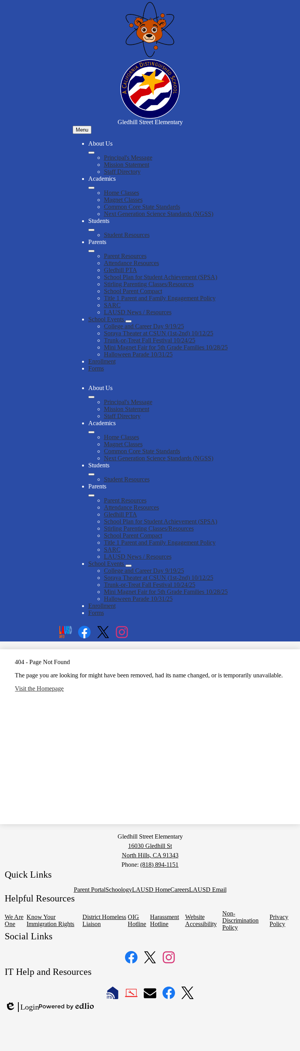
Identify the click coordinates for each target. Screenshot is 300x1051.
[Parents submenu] (91, 251)
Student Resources (127, 235)
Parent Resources (125, 256)
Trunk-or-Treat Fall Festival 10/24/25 (149, 340)
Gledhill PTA (120, 270)
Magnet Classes (123, 199)
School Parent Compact (133, 291)
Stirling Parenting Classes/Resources (149, 284)
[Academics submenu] (91, 188)
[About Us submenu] (91, 152)
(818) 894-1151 (159, 864)
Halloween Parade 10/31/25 (138, 354)
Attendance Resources (131, 263)
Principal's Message (128, 157)
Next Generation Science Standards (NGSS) (158, 213)
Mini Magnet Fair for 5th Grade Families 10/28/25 (166, 347)
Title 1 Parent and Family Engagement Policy (160, 298)
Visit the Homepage (39, 688)
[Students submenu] (91, 230)
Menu (82, 130)
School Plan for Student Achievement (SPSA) (160, 277)
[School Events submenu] (128, 321)
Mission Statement (126, 164)
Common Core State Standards (142, 206)
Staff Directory (122, 171)
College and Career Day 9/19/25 (144, 326)
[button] (91, 397)
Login (22, 1007)
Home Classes (121, 192)
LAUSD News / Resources (137, 312)
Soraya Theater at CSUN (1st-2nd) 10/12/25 (158, 333)
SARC (112, 305)
